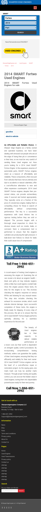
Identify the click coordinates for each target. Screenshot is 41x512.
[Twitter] (4, 508)
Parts (3, 431)
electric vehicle (12, 136)
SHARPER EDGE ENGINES (20, 2)
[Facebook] (2, 508)
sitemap (4, 465)
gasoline (9, 132)
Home (3, 451)
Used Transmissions (8, 456)
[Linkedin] (6, 508)
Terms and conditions (8, 433)
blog (2, 428)
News (3, 425)
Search (21, 491)
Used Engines (5, 454)
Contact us (5, 462)
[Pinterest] (8, 508)
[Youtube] (11, 508)
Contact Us (5, 442)
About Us (4, 439)
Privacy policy (6, 436)
